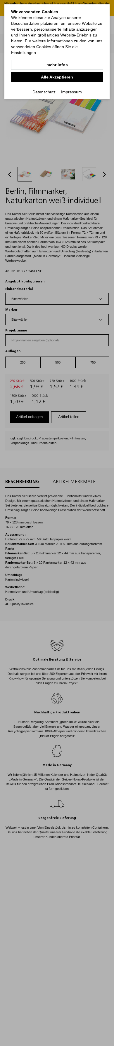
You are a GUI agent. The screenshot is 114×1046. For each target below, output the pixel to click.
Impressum (71, 92)
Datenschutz (44, 92)
